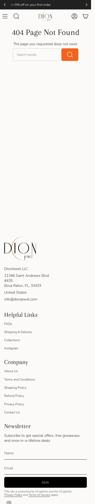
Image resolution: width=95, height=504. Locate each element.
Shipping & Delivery (18, 332)
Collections (12, 340)
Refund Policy (14, 396)
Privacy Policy (14, 404)
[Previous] (4, 4)
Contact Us (12, 412)
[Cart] (85, 16)
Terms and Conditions (19, 379)
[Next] (86, 4)
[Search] (69, 54)
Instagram (11, 348)
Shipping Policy (15, 388)
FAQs (8, 324)
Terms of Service (39, 495)
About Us (11, 371)
